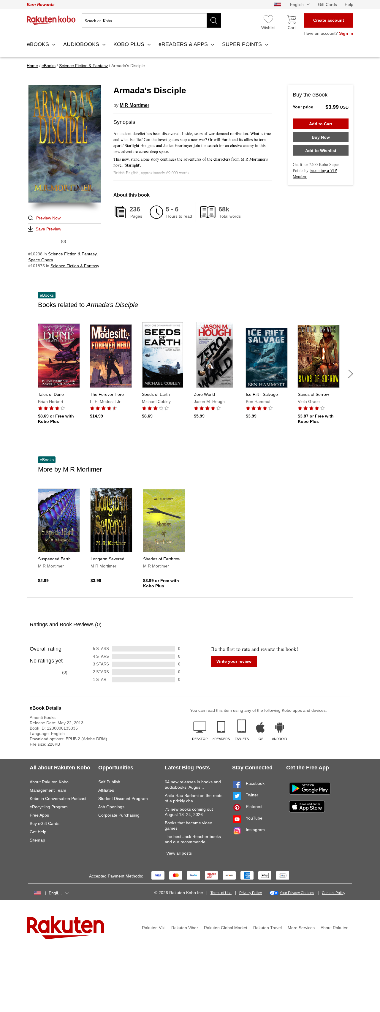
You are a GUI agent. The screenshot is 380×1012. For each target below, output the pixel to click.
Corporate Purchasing (119, 815)
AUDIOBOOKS (82, 44)
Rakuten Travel (267, 927)
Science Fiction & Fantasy (72, 254)
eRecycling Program (49, 806)
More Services (301, 927)
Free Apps (39, 815)
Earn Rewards (41, 4)
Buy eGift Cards (44, 823)
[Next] (350, 373)
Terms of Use (221, 893)
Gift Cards (327, 4)
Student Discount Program (123, 798)
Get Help (38, 831)
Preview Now (48, 218)
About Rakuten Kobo (49, 781)
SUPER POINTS (242, 44)
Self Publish (109, 781)
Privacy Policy (250, 893)
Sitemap (37, 840)
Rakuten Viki (153, 927)
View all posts (179, 853)
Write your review (233, 661)
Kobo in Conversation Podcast (58, 798)
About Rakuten (335, 927)
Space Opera (40, 259)
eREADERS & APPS (184, 44)
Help (349, 4)
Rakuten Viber (184, 927)
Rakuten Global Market (225, 927)
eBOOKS (38, 44)
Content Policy (333, 893)
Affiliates (106, 790)
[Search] (214, 20)
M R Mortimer (134, 105)
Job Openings (111, 806)
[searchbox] (151, 20)
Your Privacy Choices (297, 893)
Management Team (48, 790)
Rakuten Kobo (51, 20)
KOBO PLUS (129, 44)
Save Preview (48, 229)
